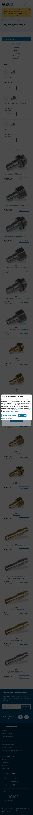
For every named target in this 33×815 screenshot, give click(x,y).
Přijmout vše (22, 415)
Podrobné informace (13, 411)
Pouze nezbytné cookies (9, 415)
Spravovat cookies (6, 418)
